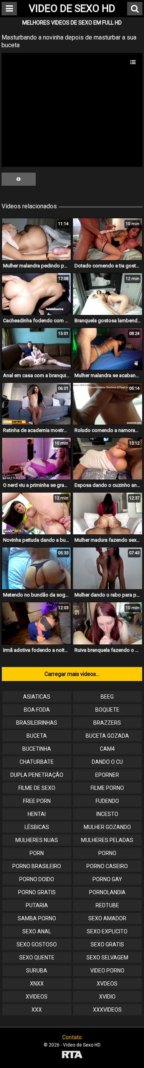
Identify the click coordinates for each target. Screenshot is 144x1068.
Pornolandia (107, 892)
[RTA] (72, 1055)
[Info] (19, 179)
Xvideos (37, 997)
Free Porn (37, 801)
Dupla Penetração (36, 775)
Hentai (37, 814)
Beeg (107, 697)
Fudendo (107, 801)
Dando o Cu (107, 762)
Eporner (107, 775)
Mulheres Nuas (36, 840)
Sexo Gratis (107, 944)
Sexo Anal (36, 931)
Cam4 (107, 749)
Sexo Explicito (107, 931)
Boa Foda (37, 710)
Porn (37, 853)
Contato (72, 1037)
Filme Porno (107, 788)
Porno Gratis (37, 892)
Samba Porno (37, 918)
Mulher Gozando (107, 827)
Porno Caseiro (107, 866)
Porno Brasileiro (36, 866)
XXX (36, 1010)
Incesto (107, 814)
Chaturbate (37, 762)
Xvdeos (107, 984)
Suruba (36, 970)
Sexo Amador (107, 918)
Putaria (37, 905)
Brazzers (107, 723)
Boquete (107, 710)
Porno (107, 853)
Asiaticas (36, 697)
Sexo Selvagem (107, 957)
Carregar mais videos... (72, 674)
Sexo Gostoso (37, 944)
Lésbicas (37, 827)
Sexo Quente (37, 957)
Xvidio (107, 997)
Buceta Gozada (107, 736)
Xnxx (37, 984)
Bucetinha (36, 749)
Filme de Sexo (36, 788)
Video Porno (107, 970)
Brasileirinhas (36, 723)
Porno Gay (107, 879)
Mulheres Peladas (107, 840)
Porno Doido (36, 879)
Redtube (107, 905)
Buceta (36, 736)
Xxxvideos (107, 1010)
